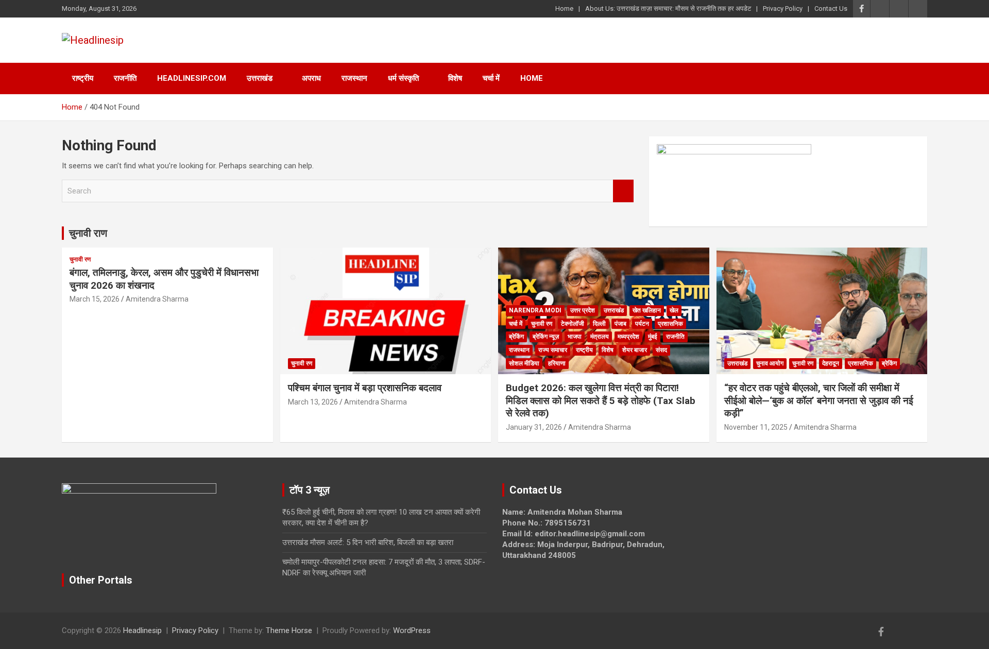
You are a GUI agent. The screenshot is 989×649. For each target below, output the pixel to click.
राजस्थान (354, 78)
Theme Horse (289, 630)
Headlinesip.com (191, 78)
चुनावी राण (88, 233)
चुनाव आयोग (769, 363)
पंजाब (620, 323)
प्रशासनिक (670, 323)
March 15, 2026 (95, 299)
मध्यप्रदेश (628, 336)
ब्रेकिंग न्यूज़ (546, 336)
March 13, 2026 (313, 402)
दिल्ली (599, 323)
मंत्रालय (599, 336)
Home (564, 8)
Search (623, 191)
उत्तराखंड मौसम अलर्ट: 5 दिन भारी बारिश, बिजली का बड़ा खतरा (367, 542)
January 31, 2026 (534, 427)
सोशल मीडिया (524, 363)
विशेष (455, 78)
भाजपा (575, 336)
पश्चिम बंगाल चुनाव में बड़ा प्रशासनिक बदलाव (364, 388)
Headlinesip (142, 630)
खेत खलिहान (647, 310)
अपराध (311, 78)
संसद (661, 350)
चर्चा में (491, 78)
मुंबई (652, 336)
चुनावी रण (80, 259)
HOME (531, 78)
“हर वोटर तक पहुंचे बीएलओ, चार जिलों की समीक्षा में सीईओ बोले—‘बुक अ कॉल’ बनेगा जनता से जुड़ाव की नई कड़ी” (818, 400)
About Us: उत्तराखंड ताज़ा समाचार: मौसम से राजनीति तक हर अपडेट (668, 8)
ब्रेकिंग (516, 336)
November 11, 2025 (756, 427)
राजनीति (125, 78)
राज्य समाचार (552, 350)
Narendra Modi (535, 310)
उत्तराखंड (259, 78)
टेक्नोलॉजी (572, 323)
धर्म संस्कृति (403, 78)
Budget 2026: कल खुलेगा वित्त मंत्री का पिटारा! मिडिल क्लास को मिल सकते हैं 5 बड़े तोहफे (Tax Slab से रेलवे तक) (600, 400)
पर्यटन (642, 323)
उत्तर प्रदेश (582, 310)
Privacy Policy (783, 8)
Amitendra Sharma (157, 299)
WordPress (412, 630)
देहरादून (830, 363)
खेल (674, 310)
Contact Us (830, 8)
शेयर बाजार (634, 350)
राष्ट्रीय (82, 78)
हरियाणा (557, 363)
